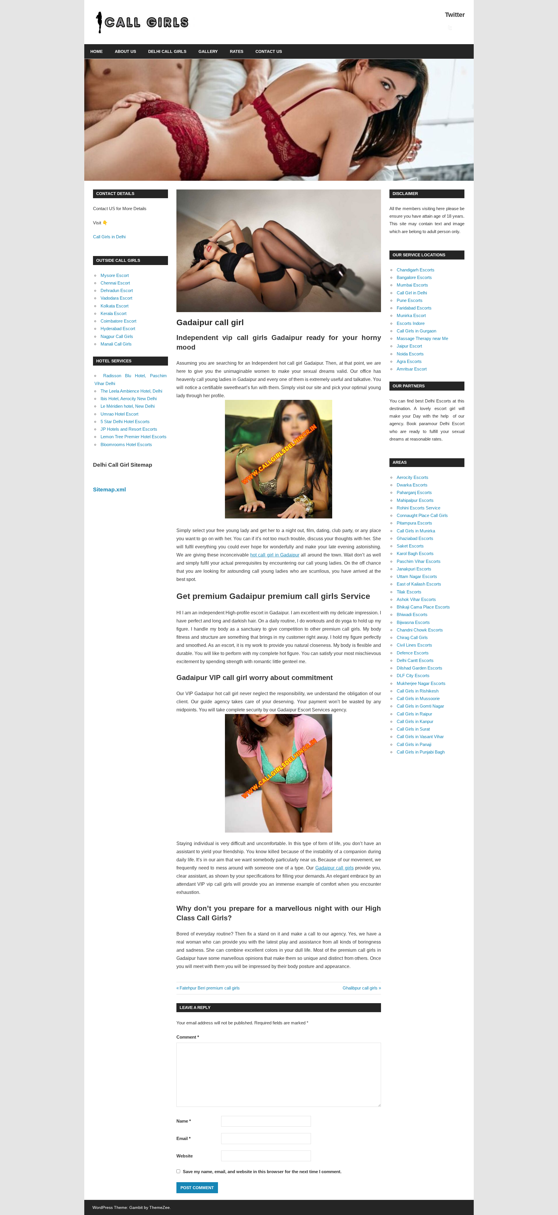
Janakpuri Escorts (414, 568)
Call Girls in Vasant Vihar (420, 736)
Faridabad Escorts (414, 307)
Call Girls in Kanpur (415, 721)
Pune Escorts (410, 300)
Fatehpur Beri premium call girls (209, 987)
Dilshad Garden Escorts (419, 667)
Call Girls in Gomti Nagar (420, 706)
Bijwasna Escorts (413, 622)
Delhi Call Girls (167, 51)
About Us (125, 51)
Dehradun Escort (117, 290)
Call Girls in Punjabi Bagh (421, 751)
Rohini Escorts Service (418, 507)
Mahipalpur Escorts (415, 500)
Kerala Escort (113, 313)
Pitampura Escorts (414, 522)
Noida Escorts (410, 353)
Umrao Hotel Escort (119, 413)
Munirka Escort (411, 315)
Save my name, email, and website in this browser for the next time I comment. (262, 1171)
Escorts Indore (411, 323)
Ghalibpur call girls (360, 987)
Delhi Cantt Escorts (415, 660)
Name (183, 1121)
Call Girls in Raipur (414, 713)
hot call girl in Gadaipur (274, 554)
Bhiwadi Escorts (412, 614)
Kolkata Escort (114, 305)
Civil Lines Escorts (414, 645)
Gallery (208, 51)
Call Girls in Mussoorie (418, 698)
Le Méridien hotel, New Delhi (128, 406)
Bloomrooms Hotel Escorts (126, 444)
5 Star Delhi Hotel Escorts (125, 421)
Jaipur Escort (409, 345)
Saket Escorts (410, 545)
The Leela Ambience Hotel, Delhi (131, 391)
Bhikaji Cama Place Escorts (423, 606)
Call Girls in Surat (413, 729)
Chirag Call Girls (412, 637)
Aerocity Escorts (412, 477)
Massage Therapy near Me (422, 338)
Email (183, 1138)
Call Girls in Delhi (109, 236)
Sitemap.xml (109, 489)
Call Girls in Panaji (414, 744)
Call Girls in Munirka (416, 530)
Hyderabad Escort (118, 328)
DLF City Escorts (413, 675)
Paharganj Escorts (414, 492)
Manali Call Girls (116, 343)
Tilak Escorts (409, 591)
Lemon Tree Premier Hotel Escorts (134, 436)
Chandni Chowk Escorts (420, 629)
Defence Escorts (413, 652)
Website (184, 1155)
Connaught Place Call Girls (422, 515)
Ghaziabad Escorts (415, 538)
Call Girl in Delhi (412, 292)
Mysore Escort (115, 275)
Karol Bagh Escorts (415, 553)
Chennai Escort (115, 282)
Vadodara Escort (116, 298)
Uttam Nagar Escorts (417, 576)
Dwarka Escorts (412, 484)
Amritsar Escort (412, 368)
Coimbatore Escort (118, 320)
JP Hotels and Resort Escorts (129, 429)
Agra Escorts (409, 361)
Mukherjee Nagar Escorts (421, 683)
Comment (187, 1037)
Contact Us (268, 51)
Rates (236, 51)
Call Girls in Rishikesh (418, 690)
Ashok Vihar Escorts (416, 599)
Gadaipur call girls (334, 867)
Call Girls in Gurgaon (416, 330)
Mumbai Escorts (412, 284)
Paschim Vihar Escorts (419, 561)
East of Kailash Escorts (419, 583)
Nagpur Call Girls (117, 336)
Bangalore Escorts (414, 277)
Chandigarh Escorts (415, 269)
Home (96, 51)
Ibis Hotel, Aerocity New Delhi (129, 398)
